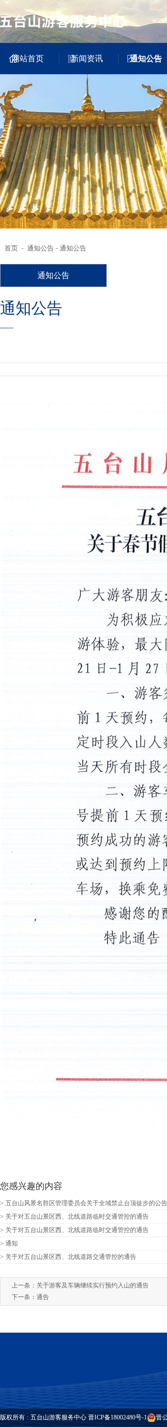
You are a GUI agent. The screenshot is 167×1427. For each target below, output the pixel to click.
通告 (43, 1297)
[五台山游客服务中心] (71, 21)
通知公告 (40, 248)
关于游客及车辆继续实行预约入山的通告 (93, 1285)
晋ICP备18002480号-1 (117, 1417)
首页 (11, 248)
